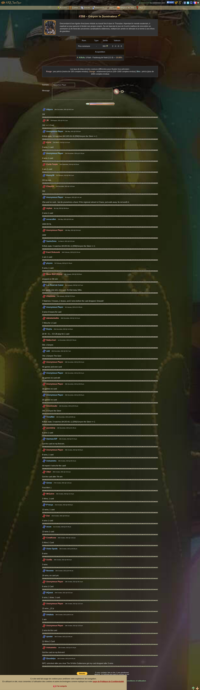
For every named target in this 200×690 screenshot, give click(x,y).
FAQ (141, 8)
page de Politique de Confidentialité (108, 681)
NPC (112, 8)
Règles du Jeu (127, 8)
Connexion (144, 3)
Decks (87, 8)
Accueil (63, 8)
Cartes (75, 8)
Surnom (45, 85)
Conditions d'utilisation (136, 681)
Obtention (99, 8)
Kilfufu (82, 57)
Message (46, 91)
